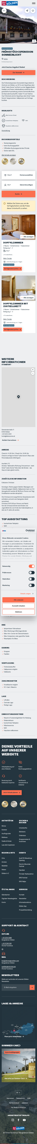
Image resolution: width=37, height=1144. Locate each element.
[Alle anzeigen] (18, 239)
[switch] (32, 572)
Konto (4, 902)
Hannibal (22, 870)
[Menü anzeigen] (33, 3)
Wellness (5, 837)
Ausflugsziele (6, 833)
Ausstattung (6, 131)
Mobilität (5, 866)
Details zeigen (25, 593)
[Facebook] (18, 1120)
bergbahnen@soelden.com (10, 961)
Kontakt (21, 895)
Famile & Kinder (7, 841)
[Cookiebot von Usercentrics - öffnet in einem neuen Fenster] (26, 531)
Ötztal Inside (8, 889)
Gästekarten (6, 895)
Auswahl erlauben (18, 606)
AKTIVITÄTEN (7, 821)
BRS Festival (23, 878)
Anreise (4, 862)
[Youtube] (24, 1120)
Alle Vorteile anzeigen (9, 155)
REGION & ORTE (8, 853)
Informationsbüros (25, 902)
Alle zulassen (18, 600)
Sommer (4, 830)
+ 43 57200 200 (7, 943)
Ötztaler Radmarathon (26, 874)
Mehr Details (7, 258)
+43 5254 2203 (6, 434)
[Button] (32, 987)
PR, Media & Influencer (18, 1107)
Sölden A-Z (5, 873)
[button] (18, 397)
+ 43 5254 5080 (7, 938)
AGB (28, 1098)
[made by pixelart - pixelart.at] (18, 1139)
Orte (3, 858)
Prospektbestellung (25, 910)
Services (23, 889)
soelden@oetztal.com (9, 967)
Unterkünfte (23, 828)
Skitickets (22, 832)
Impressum (10, 1098)
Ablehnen (18, 612)
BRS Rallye (22, 881)
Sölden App (23, 906)
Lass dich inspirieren (8, 845)
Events (22, 853)
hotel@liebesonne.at (8, 436)
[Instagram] (13, 1120)
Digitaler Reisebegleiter (9, 898)
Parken (4, 870)
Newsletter (22, 898)
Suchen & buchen (23, 822)
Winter (4, 826)
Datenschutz (20, 1098)
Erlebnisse (22, 835)
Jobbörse (25, 1103)
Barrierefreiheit (14, 1103)
